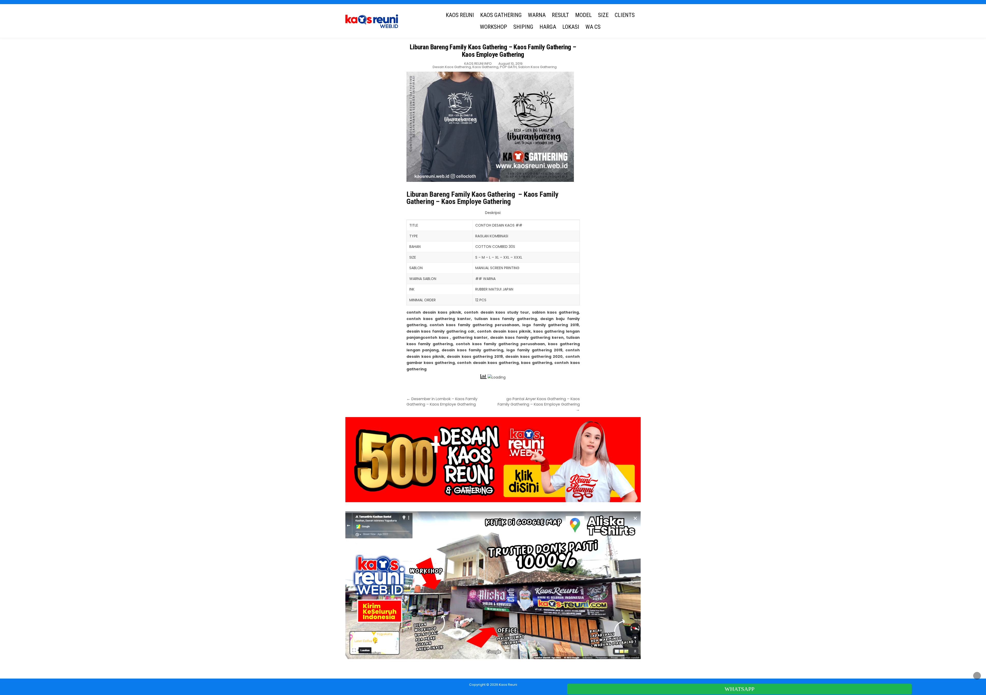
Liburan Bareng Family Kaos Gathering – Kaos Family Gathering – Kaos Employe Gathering (493, 50)
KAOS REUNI (460, 15)
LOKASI (570, 27)
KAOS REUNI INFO (478, 63)
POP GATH (508, 66)
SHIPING (523, 27)
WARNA (537, 15)
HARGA (547, 27)
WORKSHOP (493, 27)
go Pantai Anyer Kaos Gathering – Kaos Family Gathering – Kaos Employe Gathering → (539, 404)
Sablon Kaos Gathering (537, 66)
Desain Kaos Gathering (452, 66)
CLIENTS (625, 15)
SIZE (603, 15)
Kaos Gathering (485, 66)
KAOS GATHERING (501, 15)
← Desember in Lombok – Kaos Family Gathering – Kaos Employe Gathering (441, 401)
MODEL (583, 15)
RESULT (560, 15)
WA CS (593, 27)
